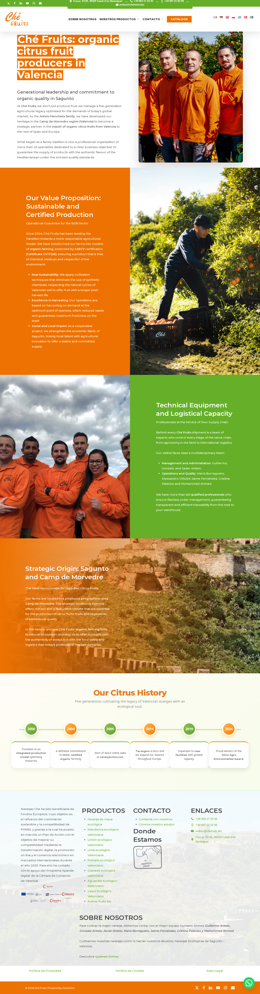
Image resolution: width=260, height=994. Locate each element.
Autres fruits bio (99, 901)
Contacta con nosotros (155, 819)
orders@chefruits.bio (131, 4)
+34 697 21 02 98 (206, 825)
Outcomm (68, 988)
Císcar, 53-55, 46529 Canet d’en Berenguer (216, 839)
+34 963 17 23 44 (206, 818)
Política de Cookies (130, 971)
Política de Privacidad (45, 971)
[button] (249, 983)
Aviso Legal (215, 971)
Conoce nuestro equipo (156, 824)
